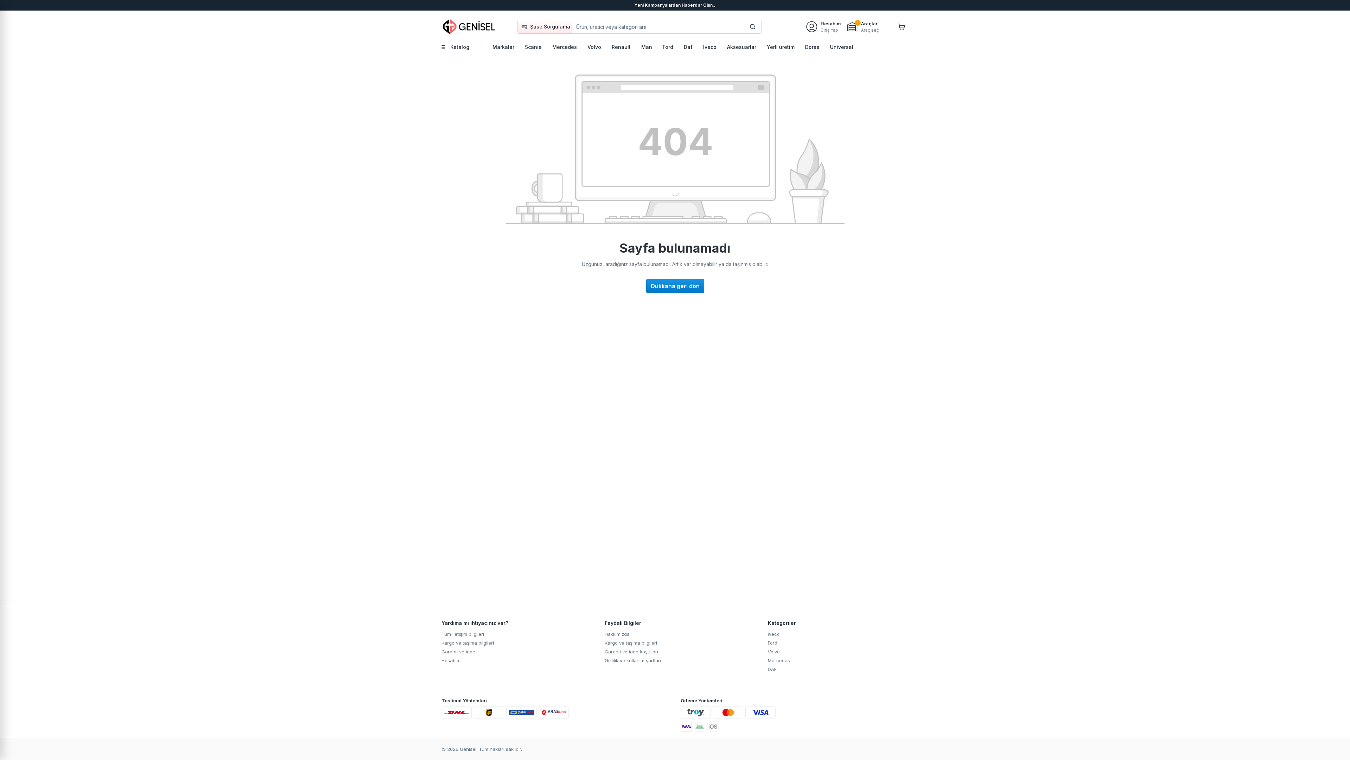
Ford (772, 643)
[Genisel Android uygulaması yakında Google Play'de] (699, 727)
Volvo (774, 651)
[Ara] (752, 26)
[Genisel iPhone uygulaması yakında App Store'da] (713, 727)
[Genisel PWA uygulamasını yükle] (686, 727)
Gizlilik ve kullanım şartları (633, 660)
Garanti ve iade (458, 651)
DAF (772, 669)
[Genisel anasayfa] (469, 26)
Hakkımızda (617, 634)
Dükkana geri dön (675, 286)
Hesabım (451, 660)
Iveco (774, 634)
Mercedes (779, 660)
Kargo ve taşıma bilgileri (468, 643)
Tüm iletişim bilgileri (463, 634)
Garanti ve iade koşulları (631, 651)
